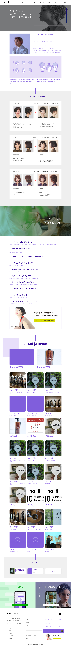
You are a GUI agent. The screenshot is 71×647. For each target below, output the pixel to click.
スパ (35, 2)
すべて (53, 571)
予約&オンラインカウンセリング (54, 2)
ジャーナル (42, 2)
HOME (27, 619)
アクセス (65, 2)
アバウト (22, 2)
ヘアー (29, 2)
